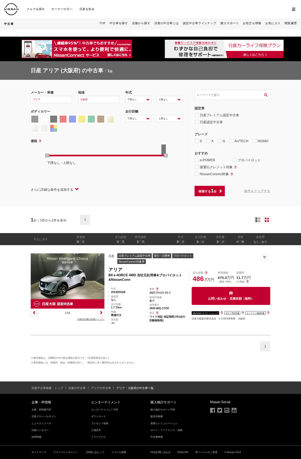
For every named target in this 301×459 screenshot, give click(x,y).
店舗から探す (141, 23)
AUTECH (241, 141)
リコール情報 (118, 452)
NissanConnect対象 (214, 174)
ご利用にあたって (94, 452)
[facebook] (212, 410)
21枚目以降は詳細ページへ (90, 319)
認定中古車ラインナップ (199, 23)
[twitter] (219, 410)
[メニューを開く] (293, 9)
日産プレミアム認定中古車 (219, 115)
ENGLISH (183, 452)
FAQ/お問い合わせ (160, 452)
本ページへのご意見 (206, 452)
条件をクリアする (257, 191)
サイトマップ (39, 452)
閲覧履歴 (291, 23)
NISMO (263, 141)
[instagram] (226, 410)
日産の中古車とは (166, 23)
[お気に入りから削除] (264, 257)
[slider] (47, 155)
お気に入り (273, 23)
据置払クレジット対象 (216, 167)
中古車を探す (119, 23)
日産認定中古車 (211, 122)
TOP (102, 23)
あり (264, 241)
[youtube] (234, 410)
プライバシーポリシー (65, 452)
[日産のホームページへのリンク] (11, 5)
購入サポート (230, 23)
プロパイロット (249, 160)
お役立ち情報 (252, 23)
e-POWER (207, 160)
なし (256, 241)
